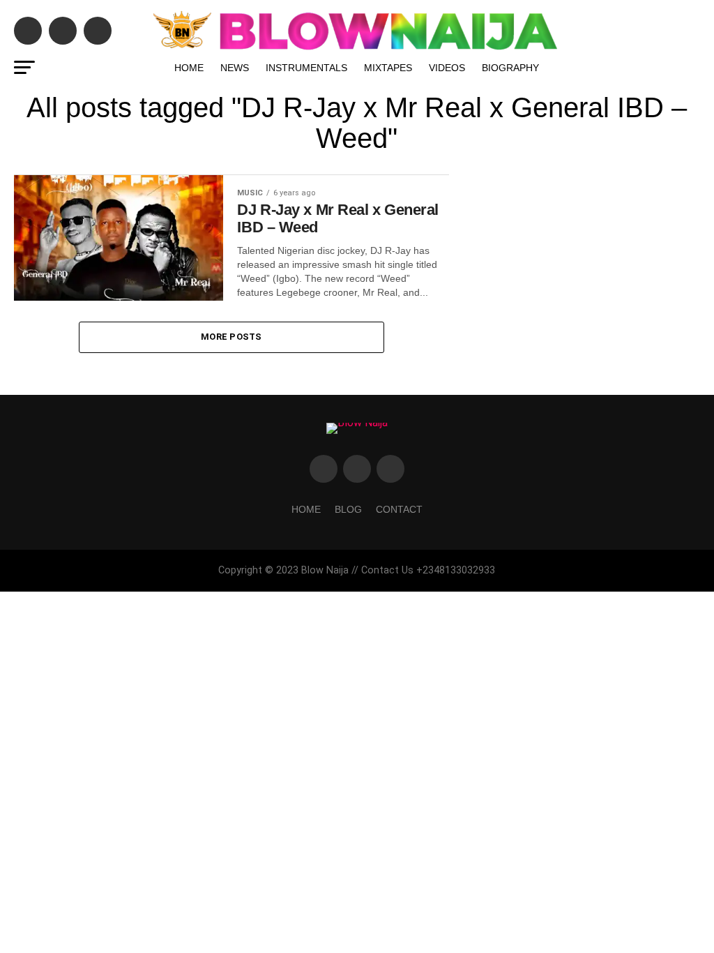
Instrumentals (306, 67)
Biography (510, 67)
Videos (447, 67)
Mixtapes (388, 67)
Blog (348, 509)
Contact (399, 509)
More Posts (231, 336)
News (234, 67)
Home (189, 67)
